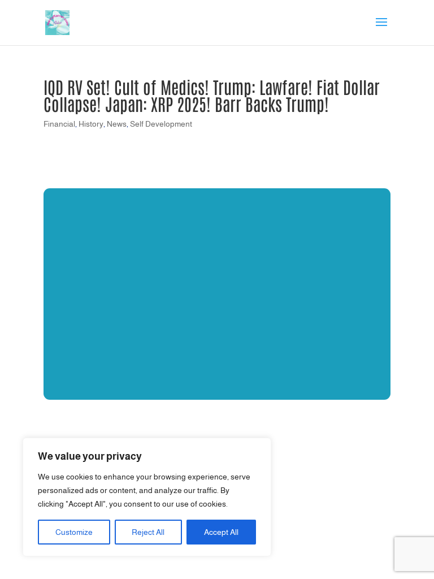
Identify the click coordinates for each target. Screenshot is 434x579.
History (91, 123)
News (117, 123)
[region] (147, 497)
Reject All (148, 532)
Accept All (221, 532)
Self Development (161, 123)
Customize (74, 532)
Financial (59, 123)
